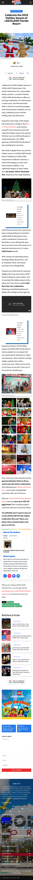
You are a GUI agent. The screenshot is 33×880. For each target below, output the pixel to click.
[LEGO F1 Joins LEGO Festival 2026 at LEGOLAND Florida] (6, 659)
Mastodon (17, 808)
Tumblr (15, 811)
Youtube (27, 808)
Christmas (10, 602)
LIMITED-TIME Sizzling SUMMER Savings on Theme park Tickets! (8, 729)
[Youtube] (22, 809)
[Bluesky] (4, 809)
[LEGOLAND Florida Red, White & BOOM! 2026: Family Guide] (6, 635)
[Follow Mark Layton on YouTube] (9, 576)
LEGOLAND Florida (17, 794)
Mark (18, 63)
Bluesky (8, 808)
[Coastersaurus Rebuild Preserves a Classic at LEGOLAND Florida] (6, 829)
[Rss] (19, 812)
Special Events (16, 11)
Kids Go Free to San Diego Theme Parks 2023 (23, 729)
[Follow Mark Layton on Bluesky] (18, 576)
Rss (22, 811)
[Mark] (14, 63)
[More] (28, 73)
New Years (19, 606)
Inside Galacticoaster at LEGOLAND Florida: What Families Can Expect (21, 820)
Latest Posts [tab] (13, 535)
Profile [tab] (5, 535)
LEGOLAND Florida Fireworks (10, 604)
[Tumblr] (11, 812)
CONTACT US (6, 802)
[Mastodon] (12, 809)
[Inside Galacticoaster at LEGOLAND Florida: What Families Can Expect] (6, 821)
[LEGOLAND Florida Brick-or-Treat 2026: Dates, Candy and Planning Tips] (6, 671)
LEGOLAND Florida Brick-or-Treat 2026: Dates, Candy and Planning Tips (20, 672)
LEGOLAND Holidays (8, 606)
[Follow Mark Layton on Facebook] (5, 576)
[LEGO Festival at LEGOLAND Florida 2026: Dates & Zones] (6, 647)
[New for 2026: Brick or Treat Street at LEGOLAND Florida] (6, 623)
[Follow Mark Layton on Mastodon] (14, 576)
